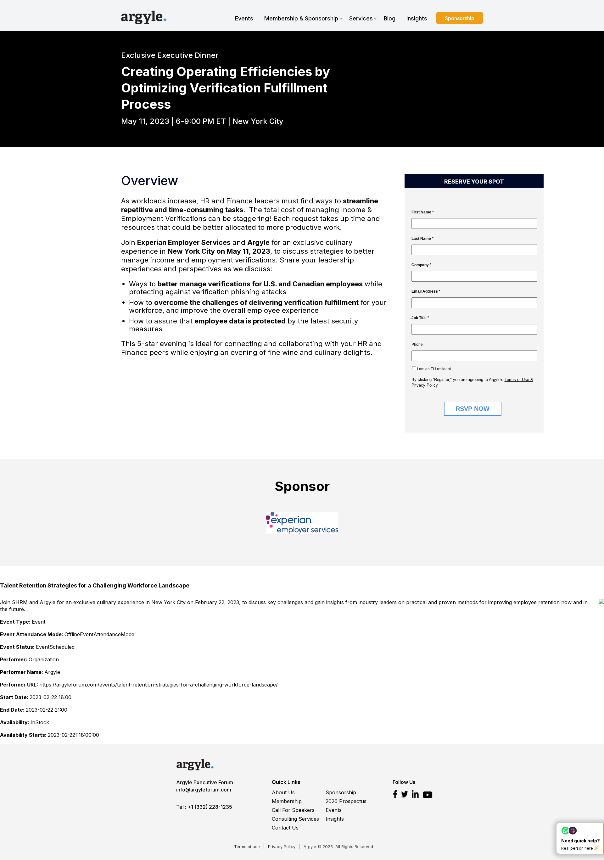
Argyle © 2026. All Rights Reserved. (339, 846)
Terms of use (247, 846)
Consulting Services (295, 819)
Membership (287, 801)
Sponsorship (459, 18)
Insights (416, 18)
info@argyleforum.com (203, 789)
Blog (389, 18)
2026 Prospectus (346, 801)
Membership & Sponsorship (301, 18)
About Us (283, 792)
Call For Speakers (293, 810)
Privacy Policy (281, 846)
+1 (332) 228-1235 (209, 807)
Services (361, 18)
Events (244, 18)
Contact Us (285, 827)
